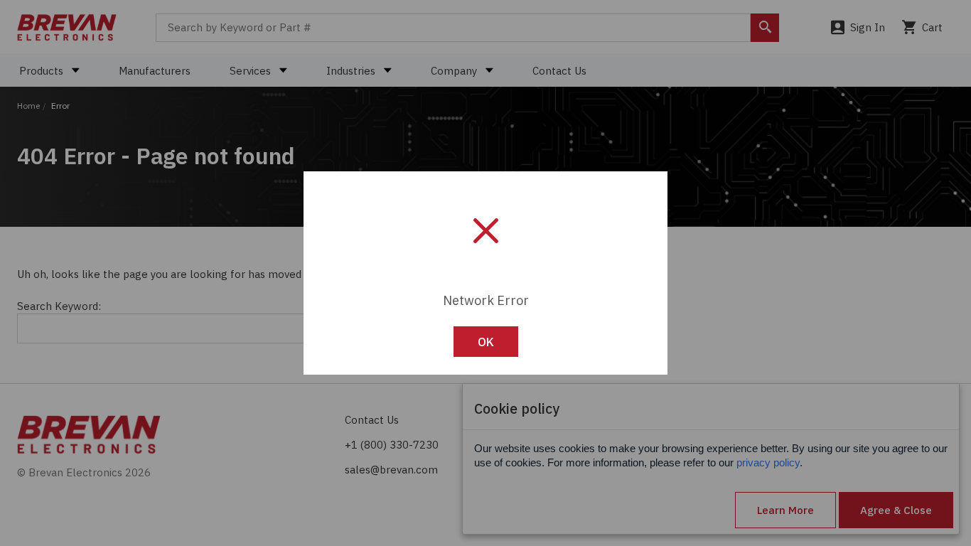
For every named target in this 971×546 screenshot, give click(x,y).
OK (486, 342)
